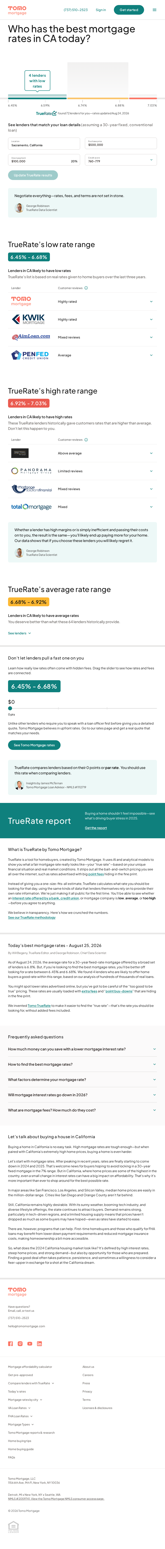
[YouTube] (30, 1344)
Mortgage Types (19, 1424)
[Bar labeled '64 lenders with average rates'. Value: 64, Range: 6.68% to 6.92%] (97, 80)
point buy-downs (119, 991)
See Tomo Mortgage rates (34, 745)
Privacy (87, 1391)
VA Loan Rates (17, 1408)
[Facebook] (10, 1344)
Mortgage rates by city (23, 1399)
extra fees (89, 991)
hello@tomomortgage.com (26, 1326)
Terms (86, 1399)
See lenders (17, 633)
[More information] (86, 288)
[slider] (10, 708)
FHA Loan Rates (18, 1416)
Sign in (101, 10)
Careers (87, 1375)
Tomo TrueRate (39, 1005)
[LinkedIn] (39, 1344)
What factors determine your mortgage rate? (47, 1079)
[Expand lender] (151, 301)
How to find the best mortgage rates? (40, 1064)
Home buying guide (21, 1449)
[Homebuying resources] (154, 9)
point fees (96, 874)
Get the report (96, 828)
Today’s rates (17, 1391)
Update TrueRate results (33, 175)
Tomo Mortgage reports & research (31, 1432)
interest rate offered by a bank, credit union (45, 898)
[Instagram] (20, 1344)
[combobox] (44, 144)
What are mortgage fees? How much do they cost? (52, 1110)
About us (88, 1366)
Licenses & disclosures (97, 1408)
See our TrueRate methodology (32, 917)
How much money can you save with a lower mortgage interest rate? (67, 1049)
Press (86, 1383)
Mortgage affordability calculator (30, 1366)
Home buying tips (19, 1441)
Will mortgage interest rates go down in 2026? (48, 1094)
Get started (129, 10)
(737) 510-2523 (18, 1318)
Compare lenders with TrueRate (29, 1383)
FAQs (11, 1457)
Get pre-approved (20, 1375)
